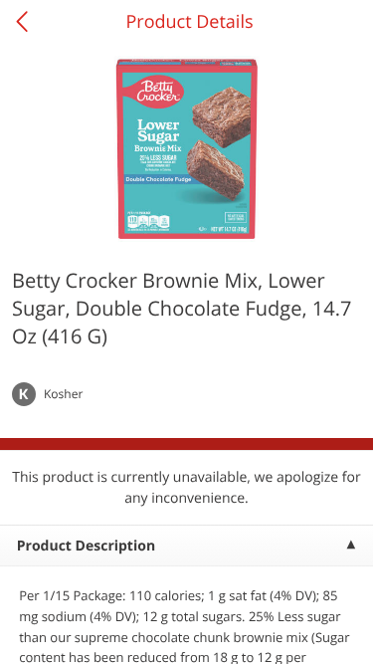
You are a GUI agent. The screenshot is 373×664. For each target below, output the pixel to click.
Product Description (86, 546)
